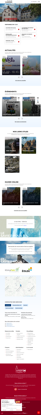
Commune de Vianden (19, 334)
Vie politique (29, 331)
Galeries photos (20, 337)
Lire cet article (11, 65)
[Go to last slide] (19, 77)
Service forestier (9, 352)
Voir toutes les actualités (20, 80)
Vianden (18, 331)
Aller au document (11, 196)
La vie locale (29, 347)
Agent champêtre (20, 359)
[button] (34, 1)
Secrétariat (8, 305)
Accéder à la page (12, 145)
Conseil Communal (31, 336)
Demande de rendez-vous (27, 36)
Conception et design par (20, 414)
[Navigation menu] (39, 1)
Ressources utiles (9, 331)
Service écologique (10, 351)
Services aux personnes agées (9, 355)
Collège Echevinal (31, 334)
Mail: (10, 326)
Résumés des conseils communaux (30, 342)
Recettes (25, 305)
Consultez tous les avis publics (20, 210)
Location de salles (11, 28)
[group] (12, 270)
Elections (29, 344)
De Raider (8, 334)
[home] (6, 1)
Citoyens (7, 347)
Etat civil (18, 351)
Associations (30, 349)
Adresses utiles (10, 41)
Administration (19, 347)
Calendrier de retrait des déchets (27, 29)
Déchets (7, 349)
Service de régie (19, 308)
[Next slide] (22, 77)
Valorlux (25, 225)
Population (19, 349)
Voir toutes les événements (20, 121)
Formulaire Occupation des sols (11, 36)
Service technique (9, 308)
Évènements (8, 336)
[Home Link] (20, 369)
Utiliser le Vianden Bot (22, 389)
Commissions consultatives (30, 339)
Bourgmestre (30, 333)
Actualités (8, 333)
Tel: (8, 323)
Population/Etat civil (17, 305)
